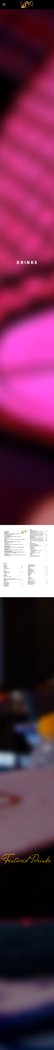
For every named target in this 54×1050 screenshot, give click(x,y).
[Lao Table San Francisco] (27, 4)
